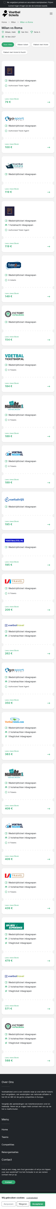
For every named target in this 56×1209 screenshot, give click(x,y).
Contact (8, 1182)
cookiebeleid (32, 1198)
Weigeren (23, 1204)
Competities (8, 1144)
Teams (5, 1137)
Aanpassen (8, 1204)
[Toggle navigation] (51, 13)
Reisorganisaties (10, 1152)
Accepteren (37, 1204)
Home (5, 1129)
